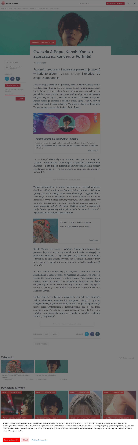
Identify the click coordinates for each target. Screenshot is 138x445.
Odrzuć (25, 440)
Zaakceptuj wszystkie (11, 440)
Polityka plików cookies (39, 440)
